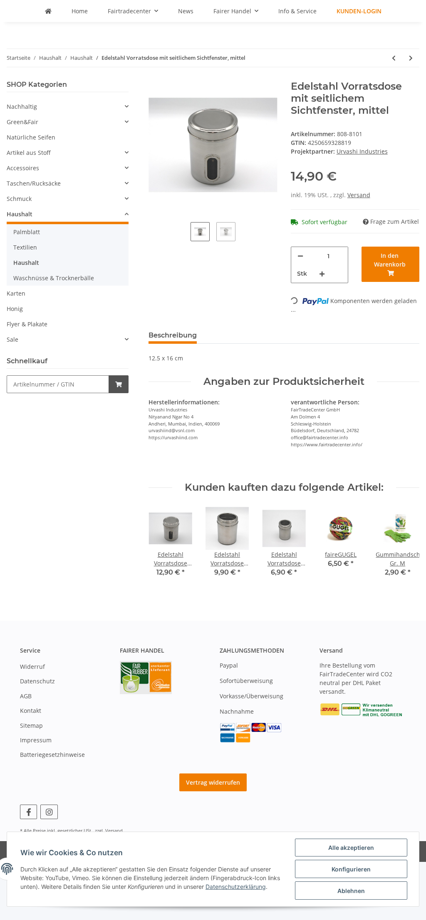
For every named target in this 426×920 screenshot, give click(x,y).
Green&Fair (22, 122)
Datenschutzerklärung (236, 886)
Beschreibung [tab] (173, 335)
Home (80, 11)
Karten (16, 293)
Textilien (25, 247)
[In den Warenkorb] (119, 384)
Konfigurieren (351, 869)
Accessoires (23, 168)
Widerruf (32, 666)
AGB (26, 696)
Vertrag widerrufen (213, 782)
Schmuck (19, 199)
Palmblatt (26, 232)
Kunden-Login (359, 11)
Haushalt (19, 214)
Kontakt (30, 710)
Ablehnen (351, 890)
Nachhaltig (22, 106)
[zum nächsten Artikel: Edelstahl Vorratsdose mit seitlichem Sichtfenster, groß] (410, 58)
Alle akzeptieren (351, 847)
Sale (12, 339)
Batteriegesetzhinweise (52, 755)
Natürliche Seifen (31, 137)
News (185, 11)
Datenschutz (37, 681)
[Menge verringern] (300, 256)
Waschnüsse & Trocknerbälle (53, 278)
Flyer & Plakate (27, 324)
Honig (15, 309)
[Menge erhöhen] (322, 274)
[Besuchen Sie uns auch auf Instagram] (48, 812)
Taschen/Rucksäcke (34, 183)
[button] (68, 106)
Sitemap (31, 725)
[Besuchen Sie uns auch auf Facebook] (28, 812)
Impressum (36, 740)
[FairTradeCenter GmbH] (48, 11)
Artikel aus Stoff (29, 153)
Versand (358, 195)
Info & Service (297, 11)
